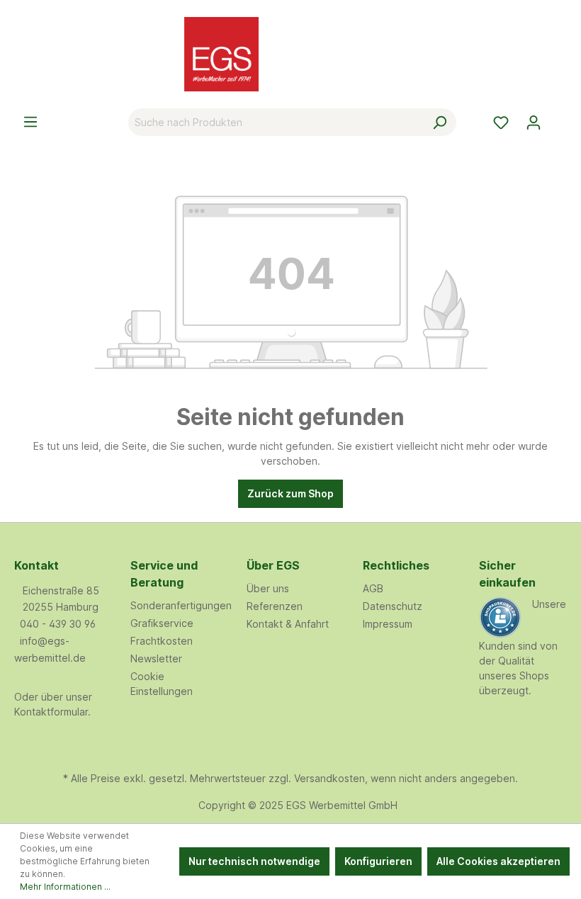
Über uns (268, 588)
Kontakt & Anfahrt (288, 624)
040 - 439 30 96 (58, 624)
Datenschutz (392, 606)
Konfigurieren (378, 861)
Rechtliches (396, 565)
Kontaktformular (51, 712)
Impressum (387, 624)
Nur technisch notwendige (254, 861)
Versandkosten (329, 778)
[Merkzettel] (501, 122)
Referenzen (275, 606)
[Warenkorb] (558, 117)
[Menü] (30, 121)
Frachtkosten (161, 641)
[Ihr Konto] (533, 122)
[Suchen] (439, 122)
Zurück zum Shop (290, 493)
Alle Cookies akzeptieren (498, 861)
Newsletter (156, 658)
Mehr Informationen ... (65, 886)
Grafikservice (161, 623)
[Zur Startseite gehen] (290, 54)
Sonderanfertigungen (181, 605)
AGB (373, 588)
